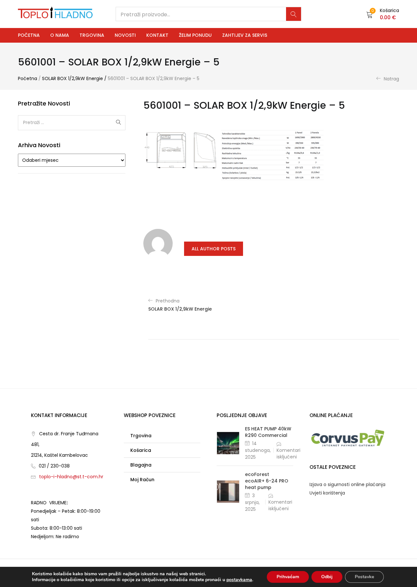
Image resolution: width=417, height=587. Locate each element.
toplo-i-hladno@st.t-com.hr (71, 476)
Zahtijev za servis (244, 35)
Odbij (327, 577)
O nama (59, 35)
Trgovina (91, 35)
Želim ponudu (195, 35)
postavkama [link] (239, 580)
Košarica (140, 450)
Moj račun (142, 479)
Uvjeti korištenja (327, 493)
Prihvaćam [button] (288, 577)
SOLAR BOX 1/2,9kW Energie (72, 78)
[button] (382, 14)
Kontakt (157, 35)
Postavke (364, 577)
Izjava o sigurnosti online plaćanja (347, 484)
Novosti (125, 35)
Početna (29, 35)
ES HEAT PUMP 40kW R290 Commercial (268, 432)
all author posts (214, 248)
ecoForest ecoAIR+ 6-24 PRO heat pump (266, 481)
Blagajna (140, 465)
